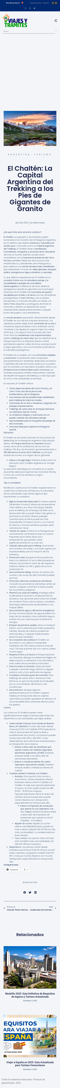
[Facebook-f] (25, 8)
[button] (24, 892)
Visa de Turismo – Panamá (39, 3)
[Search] (56, 31)
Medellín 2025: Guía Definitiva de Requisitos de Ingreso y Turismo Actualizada (30, 995)
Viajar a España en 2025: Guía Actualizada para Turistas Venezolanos (30, 1064)
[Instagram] (30, 8)
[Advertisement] (30, 69)
